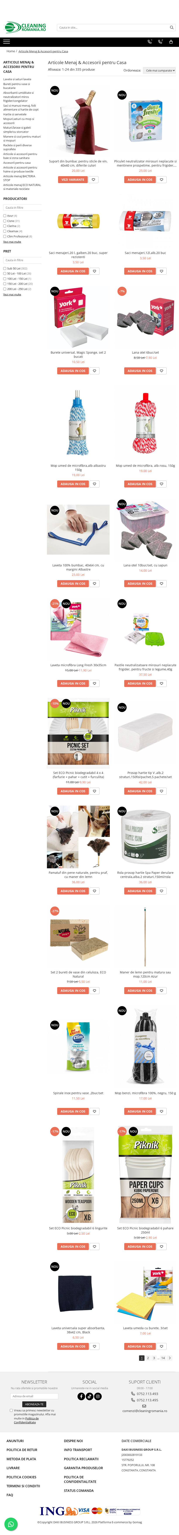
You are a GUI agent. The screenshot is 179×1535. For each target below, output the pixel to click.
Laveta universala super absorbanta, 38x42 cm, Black (78, 1330)
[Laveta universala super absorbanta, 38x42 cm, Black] (78, 1292)
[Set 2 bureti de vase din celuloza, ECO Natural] (78, 936)
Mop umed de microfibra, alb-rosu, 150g (145, 465)
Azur (10, 216)
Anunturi (15, 1441)
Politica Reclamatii (81, 1459)
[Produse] (7, 43)
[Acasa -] (25, 27)
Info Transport (78, 1450)
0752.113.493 (147, 1394)
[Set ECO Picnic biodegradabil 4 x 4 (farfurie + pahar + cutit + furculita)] (78, 733)
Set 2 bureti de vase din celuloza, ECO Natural (78, 974)
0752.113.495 (147, 1400)
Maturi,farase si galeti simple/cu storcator (17, 130)
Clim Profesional (17, 236)
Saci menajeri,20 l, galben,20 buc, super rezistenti (78, 255)
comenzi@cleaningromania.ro (144, 1411)
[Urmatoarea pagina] (169, 1358)
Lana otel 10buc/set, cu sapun (145, 565)
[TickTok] (89, 1396)
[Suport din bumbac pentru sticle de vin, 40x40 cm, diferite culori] (78, 121)
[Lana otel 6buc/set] (145, 317)
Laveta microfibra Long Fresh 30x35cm (78, 665)
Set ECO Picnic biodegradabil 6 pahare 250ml (145, 1230)
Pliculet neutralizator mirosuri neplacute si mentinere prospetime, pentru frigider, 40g (145, 163)
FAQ (10, 1495)
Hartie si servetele (14, 114)
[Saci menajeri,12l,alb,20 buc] (145, 221)
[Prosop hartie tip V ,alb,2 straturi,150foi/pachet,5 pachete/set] (145, 733)
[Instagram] (98, 1396)
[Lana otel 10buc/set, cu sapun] (145, 529)
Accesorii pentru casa (17, 163)
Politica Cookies (21, 1477)
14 (163, 1358)
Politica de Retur (22, 1450)
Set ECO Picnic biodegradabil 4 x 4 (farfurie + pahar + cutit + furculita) (78, 775)
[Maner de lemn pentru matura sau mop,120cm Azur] (145, 936)
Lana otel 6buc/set (145, 352)
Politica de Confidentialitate (26, 1420)
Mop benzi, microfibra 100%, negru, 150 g (145, 1093)
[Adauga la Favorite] (93, 179)
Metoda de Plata (21, 1459)
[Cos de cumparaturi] (171, 41)
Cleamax (12, 231)
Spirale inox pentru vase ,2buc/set (78, 1093)
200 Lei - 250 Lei (17, 289)
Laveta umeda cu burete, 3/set (145, 1328)
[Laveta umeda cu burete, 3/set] (145, 1292)
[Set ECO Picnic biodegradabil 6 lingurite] (78, 1175)
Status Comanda (79, 1490)
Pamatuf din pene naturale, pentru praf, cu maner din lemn (78, 875)
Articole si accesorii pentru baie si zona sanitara (20, 156)
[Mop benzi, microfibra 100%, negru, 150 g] (145, 1047)
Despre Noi (73, 1441)
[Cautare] (172, 27)
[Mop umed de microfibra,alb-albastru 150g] (78, 423)
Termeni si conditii (23, 1486)
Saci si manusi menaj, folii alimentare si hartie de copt (21, 108)
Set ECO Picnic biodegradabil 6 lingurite (78, 1228)
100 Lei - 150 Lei (17, 279)
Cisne (10, 221)
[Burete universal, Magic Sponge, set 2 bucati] (78, 317)
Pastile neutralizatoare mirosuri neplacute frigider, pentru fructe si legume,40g (145, 667)
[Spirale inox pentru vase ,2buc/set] (78, 1046)
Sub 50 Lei (13, 268)
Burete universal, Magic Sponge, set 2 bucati (78, 354)
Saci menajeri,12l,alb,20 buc (145, 253)
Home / (12, 51)
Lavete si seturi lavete (17, 79)
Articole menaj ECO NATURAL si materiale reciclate (22, 187)
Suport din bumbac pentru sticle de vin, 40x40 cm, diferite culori (78, 163)
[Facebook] (81, 1396)
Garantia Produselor (83, 1468)
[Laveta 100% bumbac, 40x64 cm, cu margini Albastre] (78, 530)
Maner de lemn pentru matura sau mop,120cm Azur (145, 974)
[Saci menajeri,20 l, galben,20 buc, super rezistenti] (78, 221)
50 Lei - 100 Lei (16, 273)
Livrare (13, 1468)
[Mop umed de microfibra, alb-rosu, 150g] (145, 423)
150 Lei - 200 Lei (17, 284)
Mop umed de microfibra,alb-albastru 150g (78, 467)
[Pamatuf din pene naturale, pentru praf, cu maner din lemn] (78, 837)
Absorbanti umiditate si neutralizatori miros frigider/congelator (18, 97)
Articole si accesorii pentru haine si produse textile (20, 169)
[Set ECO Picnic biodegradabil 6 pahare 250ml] (145, 1175)
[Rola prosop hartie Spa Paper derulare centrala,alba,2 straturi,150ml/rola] (145, 837)
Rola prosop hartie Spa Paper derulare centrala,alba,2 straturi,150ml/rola (145, 875)
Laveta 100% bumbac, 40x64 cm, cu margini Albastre (78, 567)
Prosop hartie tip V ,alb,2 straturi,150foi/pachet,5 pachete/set (145, 775)
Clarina (11, 226)
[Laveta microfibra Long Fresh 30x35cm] (78, 629)
